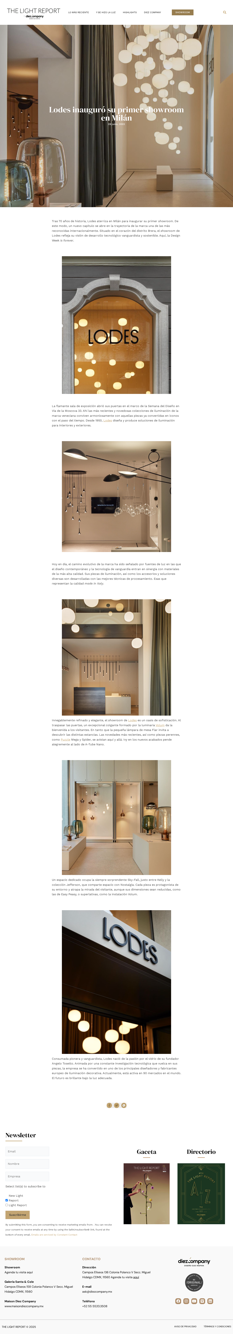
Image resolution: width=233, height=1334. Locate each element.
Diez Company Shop (121, 1085)
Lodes (107, 420)
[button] (182, 12)
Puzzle (65, 739)
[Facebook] (109, 1105)
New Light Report (16, 1198)
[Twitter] (116, 1105)
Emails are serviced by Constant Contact (54, 1234)
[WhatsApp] (124, 1105)
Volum (160, 725)
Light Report (18, 1205)
